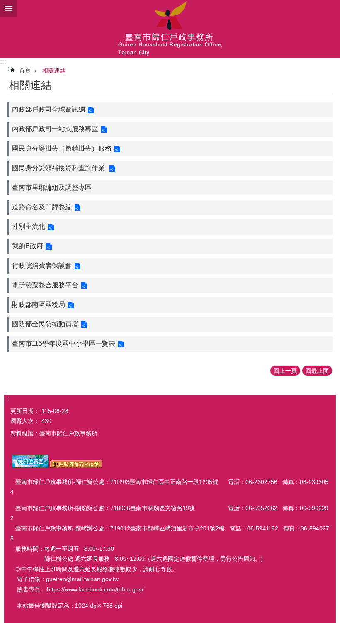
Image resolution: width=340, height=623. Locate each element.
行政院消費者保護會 (42, 265)
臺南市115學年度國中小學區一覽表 (63, 343)
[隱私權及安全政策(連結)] (76, 465)
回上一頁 (285, 370)
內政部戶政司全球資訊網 (48, 109)
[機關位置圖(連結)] (30, 465)
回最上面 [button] (317, 370)
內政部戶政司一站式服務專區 (55, 128)
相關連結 (54, 70)
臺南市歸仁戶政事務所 (170, 29)
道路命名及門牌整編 (42, 206)
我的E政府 (27, 245)
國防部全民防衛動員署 (45, 323)
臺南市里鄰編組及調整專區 (52, 187)
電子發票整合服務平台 (45, 284)
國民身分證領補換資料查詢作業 (59, 167)
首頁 (25, 70)
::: (3, 61)
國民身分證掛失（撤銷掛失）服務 (62, 148)
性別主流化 (28, 226)
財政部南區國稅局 (38, 304)
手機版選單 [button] (8, 8)
